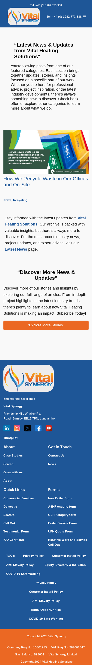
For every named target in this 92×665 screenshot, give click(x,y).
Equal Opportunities (46, 609)
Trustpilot (10, 438)
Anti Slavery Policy (20, 565)
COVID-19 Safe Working (23, 573)
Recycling (20, 200)
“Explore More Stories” (46, 325)
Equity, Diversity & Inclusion (65, 565)
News (7, 200)
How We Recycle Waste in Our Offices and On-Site (45, 181)
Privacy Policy (33, 555)
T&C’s (10, 555)
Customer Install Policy (69, 555)
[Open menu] (84, 16)
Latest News (16, 249)
